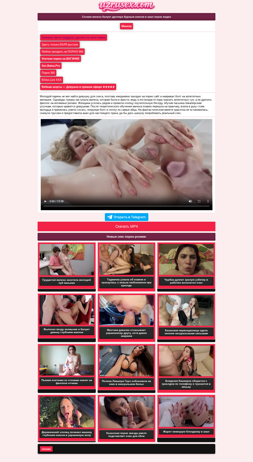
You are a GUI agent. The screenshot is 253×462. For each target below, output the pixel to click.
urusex (46, 448)
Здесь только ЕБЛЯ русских (60, 44)
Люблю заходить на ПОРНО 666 (62, 51)
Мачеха (126, 26)
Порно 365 (48, 72)
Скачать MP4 (126, 226)
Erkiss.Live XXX (51, 79)
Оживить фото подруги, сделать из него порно (74, 37)
